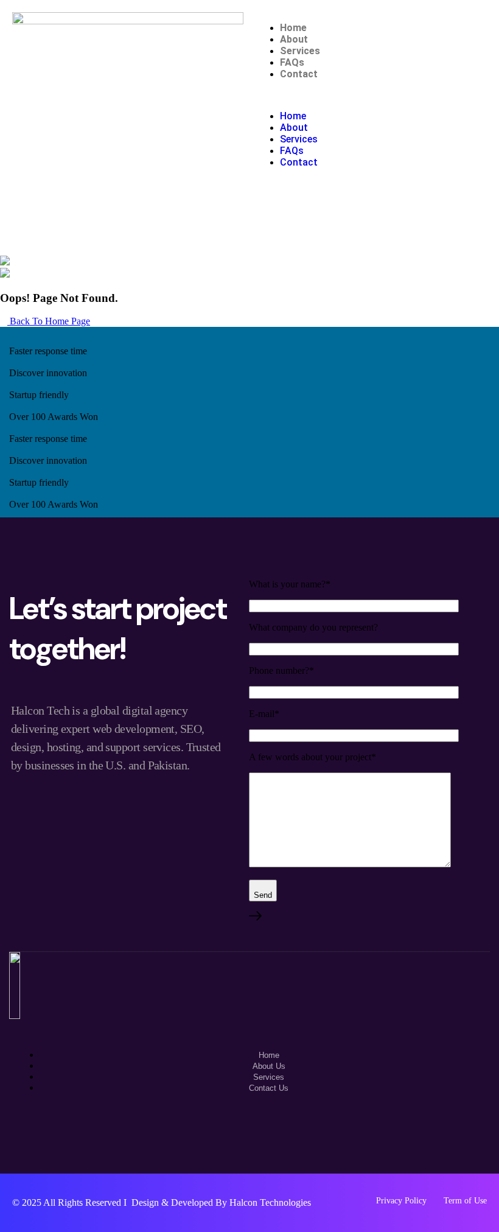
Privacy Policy (401, 1200)
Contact (299, 74)
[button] (371, 94)
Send (263, 895)
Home (293, 27)
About (294, 39)
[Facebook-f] (249, 1140)
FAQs (292, 62)
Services (300, 51)
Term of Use (465, 1200)
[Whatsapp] (214, 1140)
